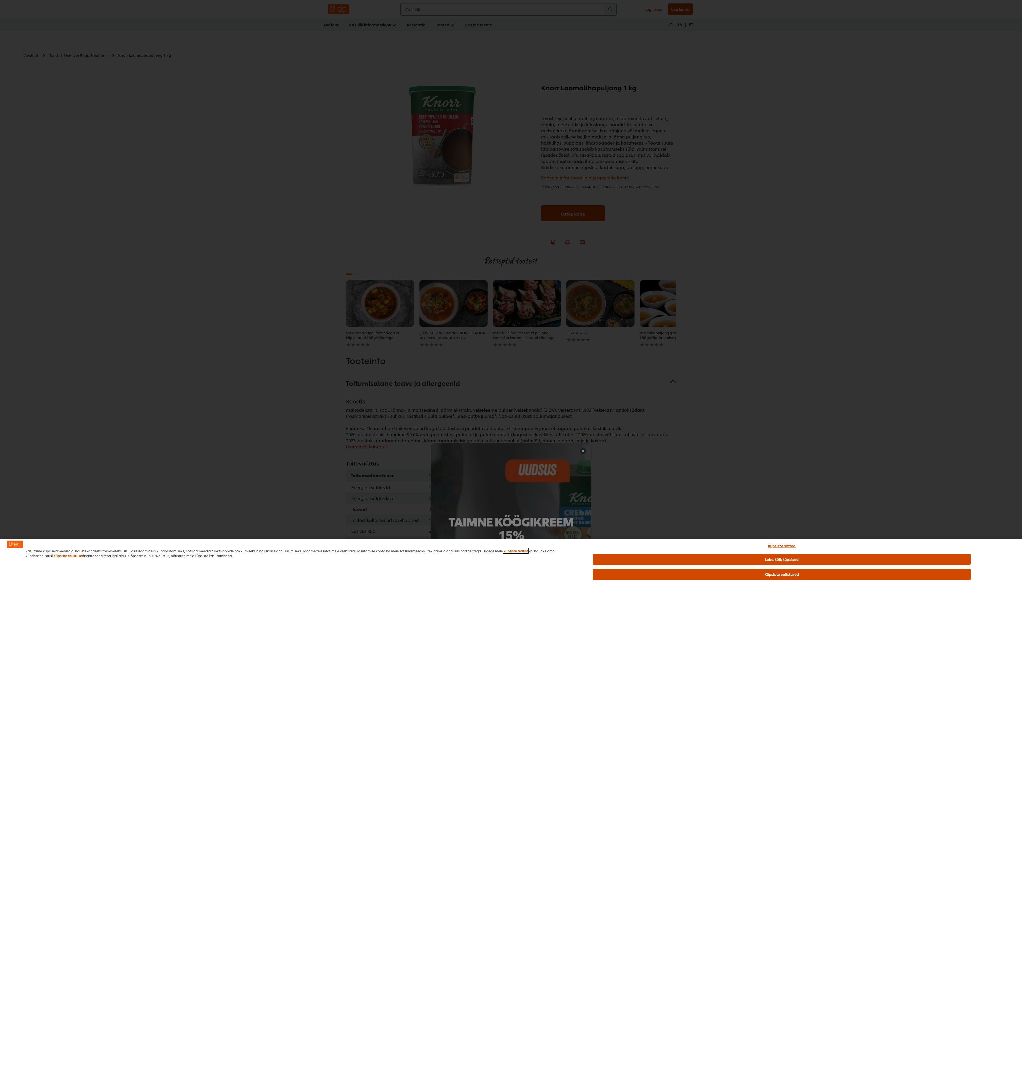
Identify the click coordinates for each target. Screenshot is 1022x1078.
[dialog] (511, 808)
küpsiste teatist (516, 551)
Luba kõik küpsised (782, 559)
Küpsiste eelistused (68, 555)
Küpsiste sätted (782, 545)
